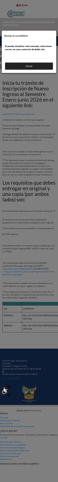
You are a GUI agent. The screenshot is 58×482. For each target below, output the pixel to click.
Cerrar (29, 66)
